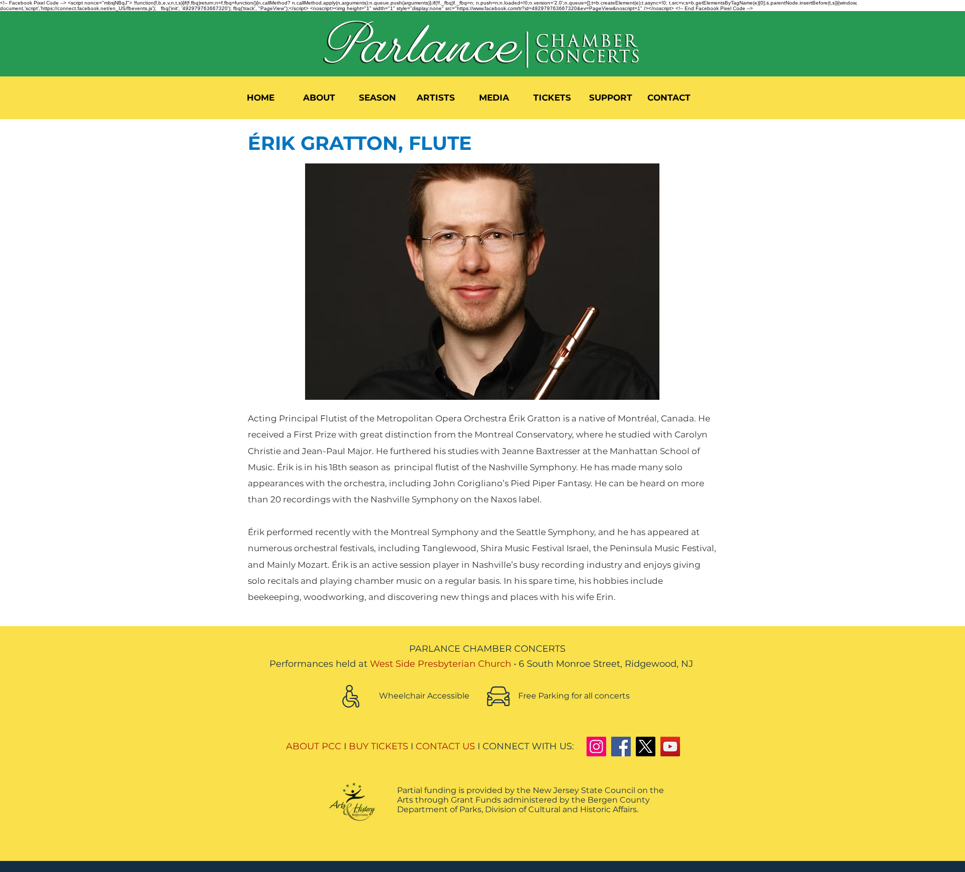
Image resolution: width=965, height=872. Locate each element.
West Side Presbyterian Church (440, 663)
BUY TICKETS (378, 746)
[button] (319, 97)
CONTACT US (445, 746)
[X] (645, 746)
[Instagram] (596, 746)
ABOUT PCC (313, 746)
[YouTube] (670, 746)
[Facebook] (621, 746)
